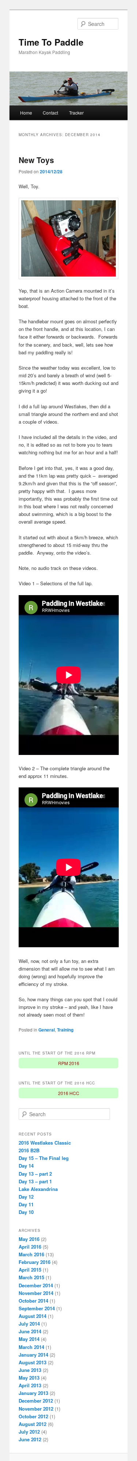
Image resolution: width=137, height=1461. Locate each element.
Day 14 (26, 1165)
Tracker (76, 112)
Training (65, 1029)
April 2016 (30, 1246)
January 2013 (33, 1392)
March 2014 (31, 1347)
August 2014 (32, 1315)
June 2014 (30, 1331)
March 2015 (31, 1277)
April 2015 (30, 1269)
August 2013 (32, 1362)
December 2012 (36, 1400)
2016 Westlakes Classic (45, 1142)
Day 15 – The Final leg (44, 1157)
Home (26, 112)
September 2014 (37, 1308)
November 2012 (36, 1408)
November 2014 (36, 1293)
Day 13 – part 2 (35, 1173)
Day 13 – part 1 (35, 1181)
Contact (50, 112)
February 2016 (34, 1261)
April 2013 (30, 1385)
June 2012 (30, 1439)
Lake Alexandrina (38, 1189)
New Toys (36, 159)
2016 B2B (29, 1150)
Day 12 (26, 1196)
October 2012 (33, 1416)
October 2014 (33, 1300)
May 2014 (29, 1338)
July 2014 (29, 1323)
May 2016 (29, 1239)
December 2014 (36, 1285)
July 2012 (29, 1431)
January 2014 (33, 1354)
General (46, 1029)
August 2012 (32, 1423)
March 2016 (31, 1254)
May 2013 (29, 1377)
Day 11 (26, 1204)
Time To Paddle (51, 42)
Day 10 (26, 1211)
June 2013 (30, 1369)
